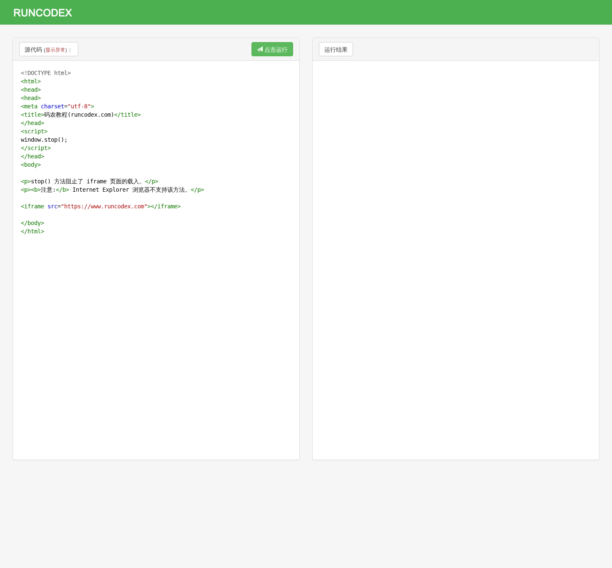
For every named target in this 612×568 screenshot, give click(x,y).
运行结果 (336, 49)
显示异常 (55, 49)
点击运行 (275, 49)
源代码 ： (49, 49)
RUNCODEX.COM (45, 12)
